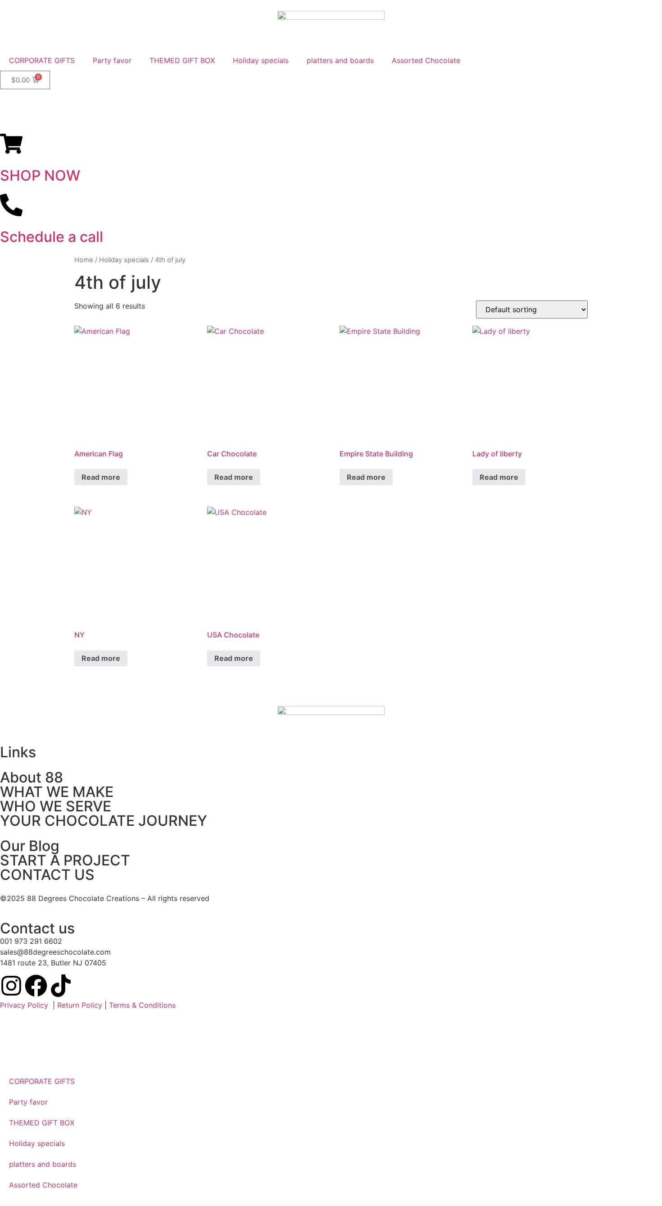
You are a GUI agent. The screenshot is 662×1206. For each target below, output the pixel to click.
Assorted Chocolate (426, 60)
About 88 (31, 777)
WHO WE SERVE (55, 806)
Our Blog (29, 846)
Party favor (112, 60)
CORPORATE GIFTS (42, 60)
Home (83, 260)
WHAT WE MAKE (56, 792)
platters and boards (340, 60)
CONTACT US (47, 874)
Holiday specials (261, 60)
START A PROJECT (65, 860)
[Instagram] (11, 985)
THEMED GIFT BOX (182, 60)
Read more (101, 477)
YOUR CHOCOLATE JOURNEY (103, 820)
